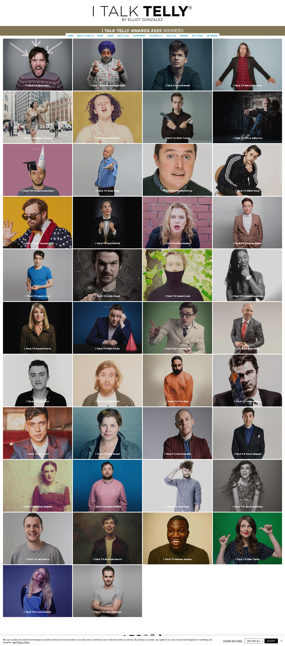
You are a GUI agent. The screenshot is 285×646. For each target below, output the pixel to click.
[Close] (281, 641)
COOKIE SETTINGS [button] (232, 640)
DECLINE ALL (253, 640)
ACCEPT (271, 640)
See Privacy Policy (21, 642)
